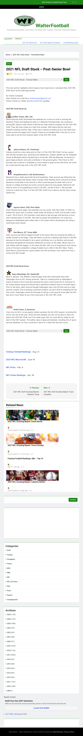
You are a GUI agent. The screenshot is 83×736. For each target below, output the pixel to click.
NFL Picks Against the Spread (50, 43)
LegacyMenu (8, 39)
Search (73, 500)
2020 (8, 641)
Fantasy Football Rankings (18, 352)
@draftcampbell (33, 101)
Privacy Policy (69, 732)
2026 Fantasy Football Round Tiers (54, 2)
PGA (8, 586)
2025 (8, 619)
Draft (9, 64)
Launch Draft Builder (42, 708)
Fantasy (10, 555)
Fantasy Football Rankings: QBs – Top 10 (25, 458)
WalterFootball (52, 25)
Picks (9, 591)
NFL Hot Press (12, 582)
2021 (8, 637)
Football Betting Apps (70, 43)
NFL (8, 577)
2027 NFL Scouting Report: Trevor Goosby (26, 445)
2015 (8, 664)
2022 (8, 632)
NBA (8, 573)
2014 (8, 668)
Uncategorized (12, 600)
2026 (8, 615)
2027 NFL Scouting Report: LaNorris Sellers (26, 482)
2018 (8, 650)
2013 (8, 673)
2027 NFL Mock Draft (29, 43)
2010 (8, 686)
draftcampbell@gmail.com (40, 98)
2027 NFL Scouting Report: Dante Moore (25, 421)
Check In (18, 39)
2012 (8, 677)
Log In (41, 7)
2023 (8, 628)
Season (9, 595)
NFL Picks (10, 367)
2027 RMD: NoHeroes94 (14, 714)
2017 (8, 655)
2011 (8, 682)
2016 (8, 659)
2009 (8, 691)
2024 (8, 624)
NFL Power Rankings (15, 375)
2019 (8, 646)
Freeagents (11, 559)
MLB (8, 568)
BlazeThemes (58, 732)
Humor (9, 564)
